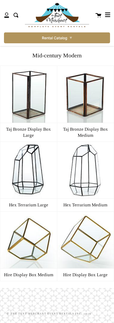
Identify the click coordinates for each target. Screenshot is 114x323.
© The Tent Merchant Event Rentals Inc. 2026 (49, 313)
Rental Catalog (57, 38)
